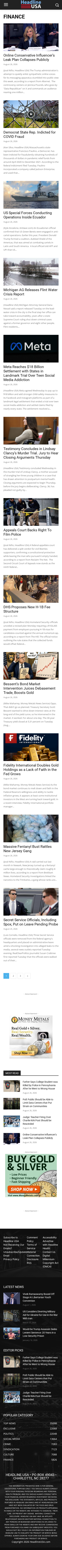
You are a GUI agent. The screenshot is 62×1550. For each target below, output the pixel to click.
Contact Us (49, 1251)
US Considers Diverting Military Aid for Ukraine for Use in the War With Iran (40, 1315)
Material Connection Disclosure (33, 1255)
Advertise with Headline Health (50, 1245)
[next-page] (27, 976)
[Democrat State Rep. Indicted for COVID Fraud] (31, 114)
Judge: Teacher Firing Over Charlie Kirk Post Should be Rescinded (37, 1120)
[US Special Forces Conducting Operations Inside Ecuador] (31, 195)
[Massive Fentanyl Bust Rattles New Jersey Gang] (31, 828)
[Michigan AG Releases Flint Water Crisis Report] (31, 272)
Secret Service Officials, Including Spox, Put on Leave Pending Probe (30, 922)
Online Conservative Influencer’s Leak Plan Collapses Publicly (29, 57)
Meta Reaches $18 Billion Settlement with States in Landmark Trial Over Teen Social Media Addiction (29, 373)
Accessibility (50, 1237)
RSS (29, 1262)
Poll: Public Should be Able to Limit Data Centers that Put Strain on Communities (38, 1103)
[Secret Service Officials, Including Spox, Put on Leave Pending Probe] (31, 902)
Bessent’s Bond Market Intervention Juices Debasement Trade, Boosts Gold (29, 688)
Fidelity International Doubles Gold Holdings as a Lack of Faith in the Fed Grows (31, 769)
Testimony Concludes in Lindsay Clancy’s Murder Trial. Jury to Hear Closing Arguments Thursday (30, 453)
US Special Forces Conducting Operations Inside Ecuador (27, 215)
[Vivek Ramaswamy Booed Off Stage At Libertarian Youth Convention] (11, 1298)
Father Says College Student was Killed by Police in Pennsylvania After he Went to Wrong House (40, 1085)
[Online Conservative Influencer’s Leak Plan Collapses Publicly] (31, 37)
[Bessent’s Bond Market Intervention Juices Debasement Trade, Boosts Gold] (31, 666)
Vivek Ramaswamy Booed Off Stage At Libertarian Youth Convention (38, 1297)
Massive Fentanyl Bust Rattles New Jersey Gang (27, 849)
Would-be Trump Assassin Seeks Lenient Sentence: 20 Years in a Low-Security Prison (40, 1332)
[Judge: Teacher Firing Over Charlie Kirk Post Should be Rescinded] (11, 1121)
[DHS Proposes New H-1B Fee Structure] (31, 589)
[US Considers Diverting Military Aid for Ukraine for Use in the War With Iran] (11, 1316)
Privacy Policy (11, 1259)
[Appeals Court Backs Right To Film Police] (31, 512)
